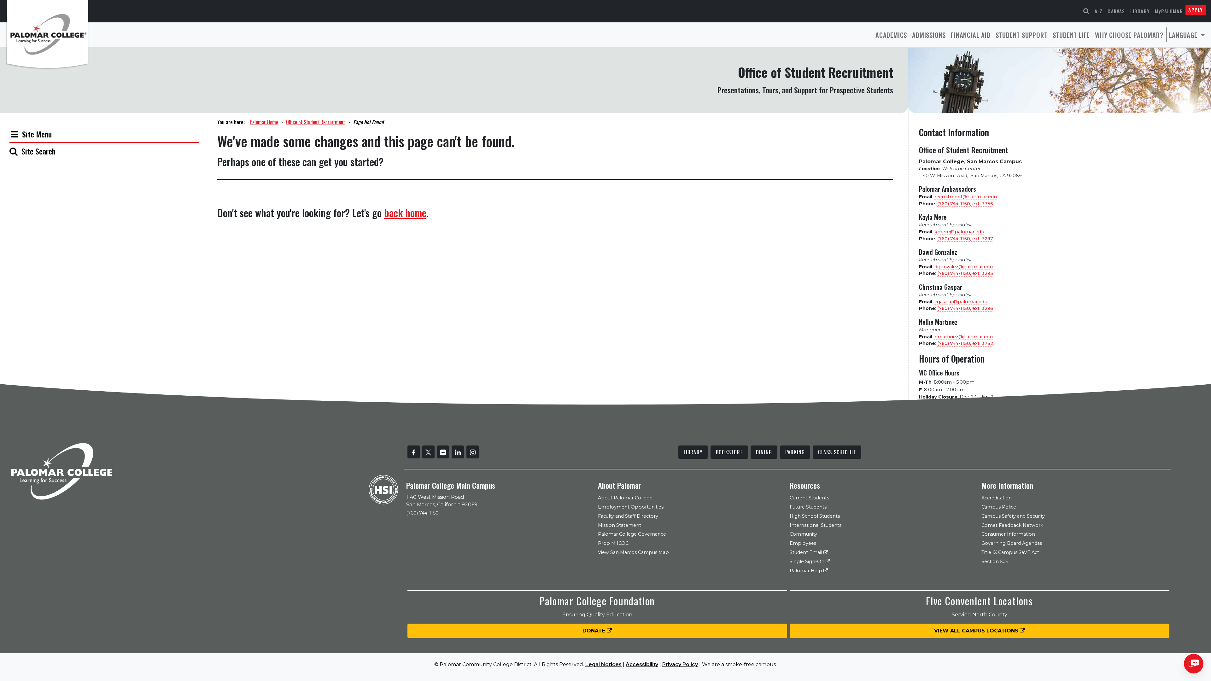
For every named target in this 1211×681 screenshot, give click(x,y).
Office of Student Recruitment (315, 122)
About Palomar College (625, 498)
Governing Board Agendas (1011, 543)
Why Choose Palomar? (1129, 35)
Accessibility (642, 664)
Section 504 (995, 561)
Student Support (1022, 35)
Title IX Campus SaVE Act (1010, 552)
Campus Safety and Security (1013, 516)
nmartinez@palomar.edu (963, 337)
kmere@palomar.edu (959, 232)
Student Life (1071, 35)
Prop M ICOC (613, 543)
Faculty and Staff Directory (628, 516)
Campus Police (998, 507)
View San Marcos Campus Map (633, 552)
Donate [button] (594, 631)
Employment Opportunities (631, 507)
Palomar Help (806, 570)
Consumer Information (1008, 534)
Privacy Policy (680, 664)
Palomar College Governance (632, 534)
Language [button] (1184, 35)
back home (405, 212)
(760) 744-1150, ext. (965, 204)
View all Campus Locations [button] (977, 631)
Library (1140, 11)
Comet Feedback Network (1012, 525)
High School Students (815, 516)
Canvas (1116, 11)
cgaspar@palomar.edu (960, 302)
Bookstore (729, 452)
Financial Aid (970, 35)
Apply (1195, 9)
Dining (764, 452)
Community (803, 534)
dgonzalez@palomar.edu (963, 267)
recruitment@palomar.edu (965, 197)
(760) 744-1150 (422, 513)
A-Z (1099, 11)
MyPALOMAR (1169, 11)
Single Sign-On (808, 561)
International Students (815, 525)
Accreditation (996, 498)
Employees (803, 543)
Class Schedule (837, 452)
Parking (795, 452)
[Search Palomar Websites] (1086, 11)
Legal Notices (603, 664)
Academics (891, 35)
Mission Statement (619, 525)
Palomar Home (264, 122)
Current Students (809, 498)
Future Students (808, 507)
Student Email (806, 552)
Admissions (929, 35)
